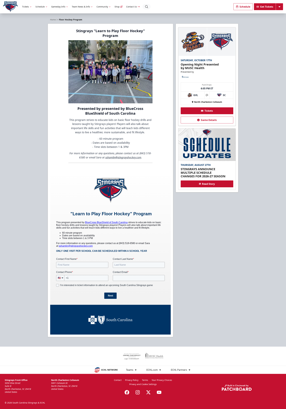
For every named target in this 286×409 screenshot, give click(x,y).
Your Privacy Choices (162, 380)
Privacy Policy (131, 380)
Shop (117, 6)
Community (102, 6)
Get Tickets (266, 6)
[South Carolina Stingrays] (10, 6)
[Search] (146, 6)
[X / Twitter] (148, 392)
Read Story (208, 183)
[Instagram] (137, 392)
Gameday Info (58, 6)
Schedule (40, 6)
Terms (145, 380)
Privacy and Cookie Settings (143, 384)
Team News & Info (81, 6)
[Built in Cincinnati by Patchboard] (237, 387)
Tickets (25, 6)
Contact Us (131, 6)
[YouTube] (159, 392)
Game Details (209, 120)
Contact (118, 380)
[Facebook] (127, 392)
